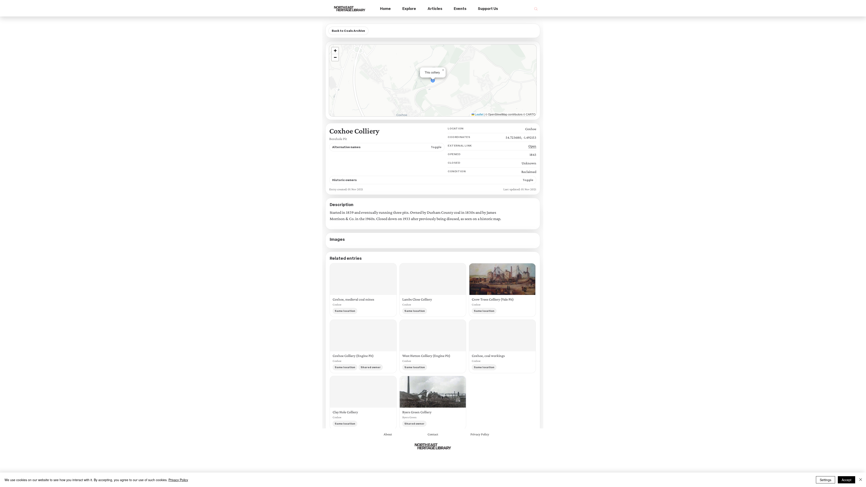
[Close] (860, 479)
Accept (846, 480)
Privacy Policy (178, 480)
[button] (409, 9)
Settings (825, 480)
